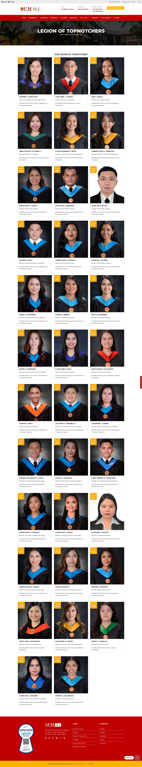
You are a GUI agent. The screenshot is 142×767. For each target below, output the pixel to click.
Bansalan (103, 743)
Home (24, 18)
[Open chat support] (137, 757)
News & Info (84, 18)
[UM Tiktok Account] (7, 2)
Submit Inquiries (83, 9)
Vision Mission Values (79, 743)
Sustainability (106, 18)
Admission (73, 18)
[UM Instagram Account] (11, 2)
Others (116, 18)
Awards (75, 732)
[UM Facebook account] (2, 2)
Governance (32, 18)
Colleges (63, 18)
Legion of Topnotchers (71, 34)
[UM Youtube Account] (9, 2)
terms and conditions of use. (78, 764)
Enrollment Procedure (115, 8)
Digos (102, 739)
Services (95, 18)
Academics (44, 18)
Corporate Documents (79, 746)
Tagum (103, 729)
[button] (132, 757)
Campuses (53, 18)
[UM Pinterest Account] (13, 2)
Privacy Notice (90, 764)
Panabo (103, 732)
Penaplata (103, 736)
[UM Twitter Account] (5, 2)
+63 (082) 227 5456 (67, 9)
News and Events (78, 729)
